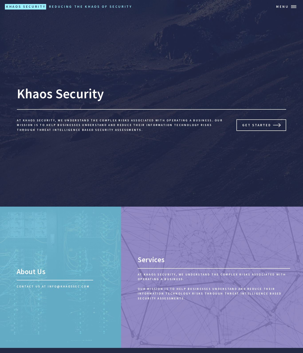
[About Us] (60, 277)
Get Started (256, 125)
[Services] (212, 277)
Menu (282, 6)
